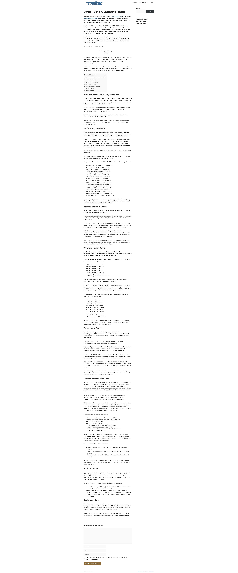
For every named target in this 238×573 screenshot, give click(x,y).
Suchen (138, 9)
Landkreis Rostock (116, 16)
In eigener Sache (90, 88)
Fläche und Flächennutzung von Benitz (95, 77)
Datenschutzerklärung (143, 571)
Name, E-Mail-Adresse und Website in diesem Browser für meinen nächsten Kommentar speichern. (106, 558)
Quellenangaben (90, 90)
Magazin (135, 2)
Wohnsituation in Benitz (92, 83)
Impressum (151, 571)
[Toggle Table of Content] (104, 75)
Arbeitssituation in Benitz (92, 81)
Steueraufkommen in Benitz (93, 86)
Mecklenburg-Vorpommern (92, 18)
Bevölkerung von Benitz (92, 79)
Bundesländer (142, 2)
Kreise (151, 2)
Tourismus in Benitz (91, 84)
